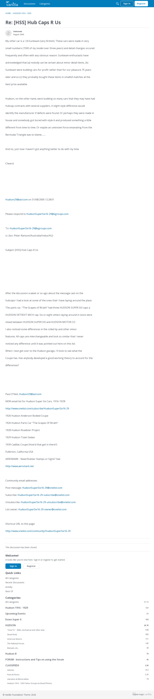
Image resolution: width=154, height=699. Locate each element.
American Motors (78, 639)
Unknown (17, 31)
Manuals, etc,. (78, 648)
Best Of (9, 591)
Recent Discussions (14, 582)
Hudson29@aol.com (16, 199)
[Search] (117, 3)
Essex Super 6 (77, 619)
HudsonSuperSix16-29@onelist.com (42, 487)
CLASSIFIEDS (77, 665)
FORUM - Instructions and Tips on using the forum (77, 659)
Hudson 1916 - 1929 (77, 607)
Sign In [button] (13, 566)
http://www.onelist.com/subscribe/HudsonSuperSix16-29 (37, 408)
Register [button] (31, 566)
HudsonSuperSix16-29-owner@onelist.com (42, 509)
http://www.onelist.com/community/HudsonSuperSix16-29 (38, 531)
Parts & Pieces (78, 674)
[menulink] (30, 3)
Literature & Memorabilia (78, 679)
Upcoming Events (77, 613)
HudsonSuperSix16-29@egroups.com (47, 214)
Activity (8, 587)
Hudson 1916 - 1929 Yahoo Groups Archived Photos (29, 683)
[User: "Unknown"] (8, 33)
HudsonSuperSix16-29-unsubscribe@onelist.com (48, 502)
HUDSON (77, 625)
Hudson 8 (77, 653)
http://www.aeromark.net (19, 466)
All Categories (12, 578)
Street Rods (78, 634)
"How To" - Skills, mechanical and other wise (78, 630)
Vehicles (78, 670)
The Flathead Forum (78, 643)
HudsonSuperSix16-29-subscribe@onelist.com (43, 495)
